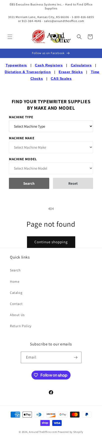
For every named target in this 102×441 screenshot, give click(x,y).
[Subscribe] (75, 357)
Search (15, 270)
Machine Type (21, 117)
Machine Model (23, 159)
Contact (16, 303)
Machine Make (21, 138)
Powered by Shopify (70, 432)
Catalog (16, 292)
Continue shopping (51, 242)
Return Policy (20, 326)
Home (14, 281)
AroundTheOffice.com (43, 432)
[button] (9, 36)
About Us (17, 315)
